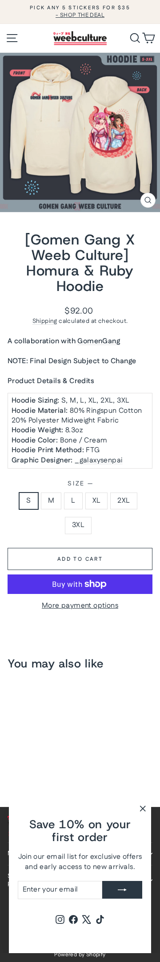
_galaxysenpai (98, 460)
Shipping (44, 321)
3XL (78, 525)
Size (80, 484)
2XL (123, 501)
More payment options (80, 606)
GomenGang (98, 341)
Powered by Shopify (79, 954)
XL (96, 501)
